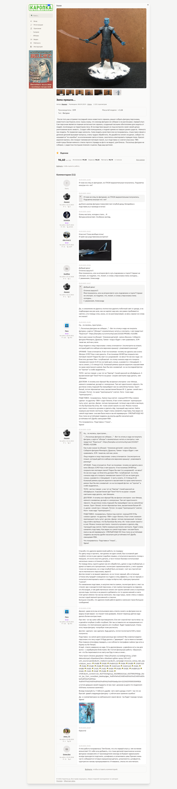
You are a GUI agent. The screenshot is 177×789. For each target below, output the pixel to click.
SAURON (67, 220)
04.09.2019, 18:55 (85, 211)
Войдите (59, 166)
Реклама (59, 781)
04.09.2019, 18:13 (85, 193)
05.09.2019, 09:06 (85, 265)
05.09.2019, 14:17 (85, 283)
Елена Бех (66, 754)
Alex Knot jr (67, 240)
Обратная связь (69, 781)
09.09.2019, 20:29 (85, 728)
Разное (59, 5)
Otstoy (89, 104)
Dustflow (67, 274)
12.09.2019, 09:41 (85, 745)
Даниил (64, 104)
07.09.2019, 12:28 (85, 429)
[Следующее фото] (143, 48)
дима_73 (67, 736)
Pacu (67, 331)
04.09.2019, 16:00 (85, 179)
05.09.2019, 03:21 (85, 231)
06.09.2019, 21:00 (85, 322)
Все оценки (140, 160)
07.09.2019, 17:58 (85, 608)
